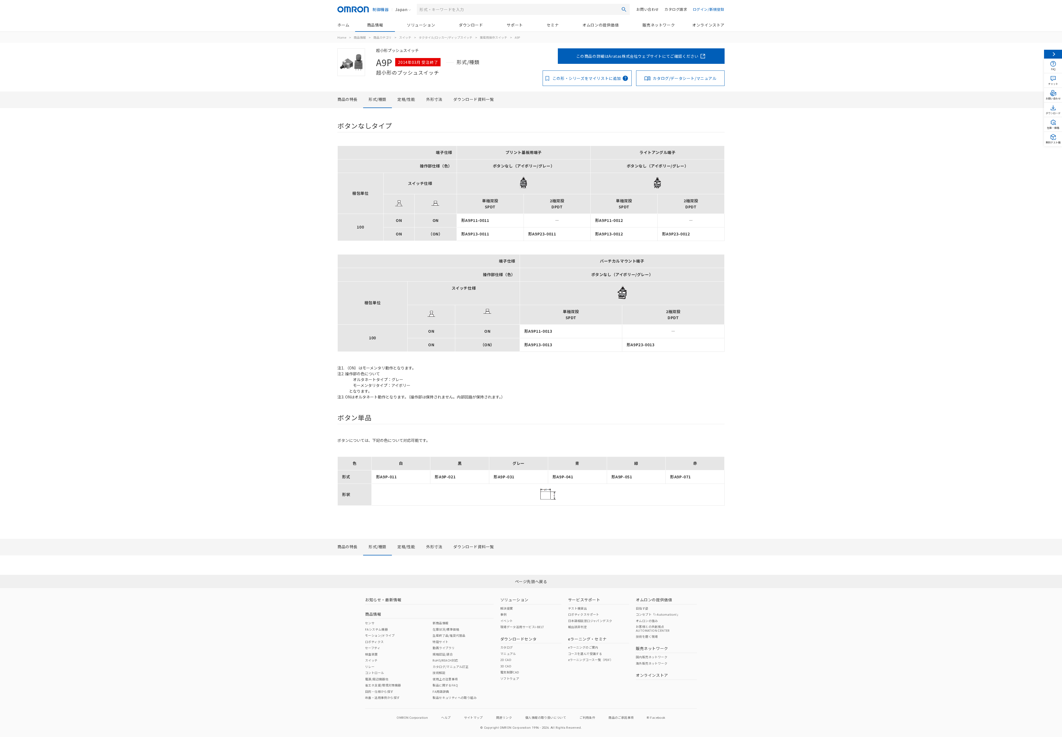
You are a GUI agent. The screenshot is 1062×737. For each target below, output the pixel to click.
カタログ (506, 647)
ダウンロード (471, 25)
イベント (506, 620)
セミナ (553, 25)
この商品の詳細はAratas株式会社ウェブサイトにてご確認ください (637, 56)
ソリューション (421, 25)
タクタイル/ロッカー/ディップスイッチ (445, 37)
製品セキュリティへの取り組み (455, 697)
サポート (515, 25)
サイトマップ (473, 717)
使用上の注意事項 (445, 679)
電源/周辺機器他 (376, 679)
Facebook (657, 717)
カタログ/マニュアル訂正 (450, 666)
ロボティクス (374, 641)
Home (341, 37)
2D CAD (505, 659)
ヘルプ (446, 717)
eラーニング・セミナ (587, 639)
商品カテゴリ (382, 37)
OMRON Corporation (412, 717)
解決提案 (506, 608)
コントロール (374, 672)
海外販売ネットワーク (651, 663)
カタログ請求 (676, 9)
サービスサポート (584, 599)
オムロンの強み (647, 620)
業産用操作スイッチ (493, 37)
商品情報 (375, 25)
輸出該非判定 (577, 627)
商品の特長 (347, 99)
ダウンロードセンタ (518, 639)
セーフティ (372, 648)
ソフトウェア (509, 678)
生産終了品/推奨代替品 (449, 635)
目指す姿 (642, 608)
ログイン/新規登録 (708, 9)
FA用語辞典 (441, 691)
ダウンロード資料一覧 (473, 99)
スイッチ (405, 37)
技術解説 (439, 672)
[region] (531, 193)
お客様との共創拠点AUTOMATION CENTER (653, 628)
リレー (369, 666)
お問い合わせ (647, 9)
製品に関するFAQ (445, 685)
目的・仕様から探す (379, 691)
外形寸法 (434, 99)
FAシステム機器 (376, 629)
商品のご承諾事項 (621, 717)
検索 (623, 9)
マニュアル (508, 653)
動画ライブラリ (444, 648)
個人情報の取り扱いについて (545, 717)
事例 (503, 614)
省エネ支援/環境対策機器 (383, 685)
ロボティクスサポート (583, 614)
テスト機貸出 (577, 608)
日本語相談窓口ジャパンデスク (590, 620)
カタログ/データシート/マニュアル (684, 78)
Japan (401, 9)
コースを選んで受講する (585, 653)
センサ (369, 623)
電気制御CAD (509, 672)
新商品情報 (440, 623)
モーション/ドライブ (380, 635)
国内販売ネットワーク (651, 657)
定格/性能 (406, 99)
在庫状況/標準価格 (446, 629)
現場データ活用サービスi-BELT (522, 627)
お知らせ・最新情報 (383, 599)
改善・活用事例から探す (382, 697)
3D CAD (505, 666)
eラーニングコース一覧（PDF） (590, 659)
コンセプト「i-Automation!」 (658, 614)
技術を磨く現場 (647, 636)
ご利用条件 (587, 717)
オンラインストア (708, 25)
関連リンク (504, 717)
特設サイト (440, 641)
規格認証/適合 (443, 654)
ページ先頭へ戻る (531, 581)
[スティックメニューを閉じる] (1053, 54)
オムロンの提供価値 (600, 25)
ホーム (343, 25)
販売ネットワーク (658, 25)
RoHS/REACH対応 (445, 660)
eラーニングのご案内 (583, 647)
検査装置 (371, 654)
